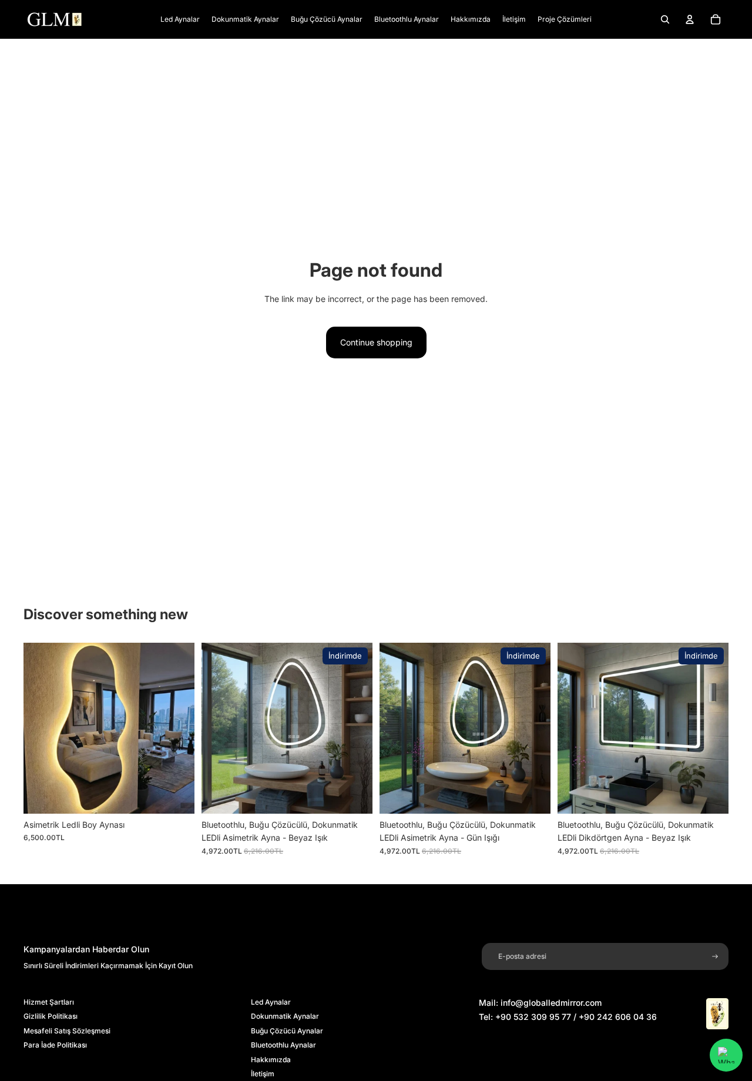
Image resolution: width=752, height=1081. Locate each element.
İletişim (262, 1073)
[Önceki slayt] (41, 728)
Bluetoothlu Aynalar (283, 1044)
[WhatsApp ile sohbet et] (726, 1055)
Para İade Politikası (55, 1044)
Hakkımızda (271, 1059)
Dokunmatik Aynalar (285, 1016)
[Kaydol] (715, 956)
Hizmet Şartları (49, 1002)
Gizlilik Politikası (51, 1016)
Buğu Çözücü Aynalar (287, 1030)
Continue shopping (376, 342)
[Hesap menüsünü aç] (690, 19)
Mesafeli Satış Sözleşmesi (67, 1030)
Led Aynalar (271, 1002)
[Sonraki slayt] (176, 728)
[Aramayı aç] (665, 19)
